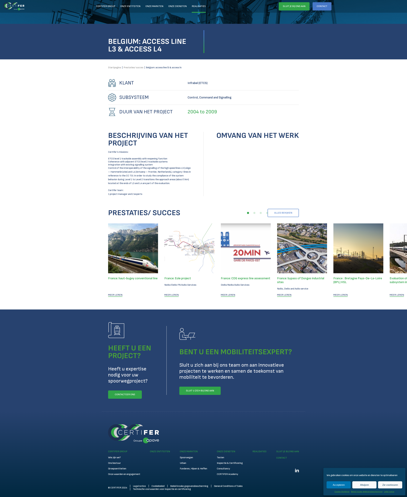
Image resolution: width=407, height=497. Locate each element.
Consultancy (223, 468)
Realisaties (199, 6)
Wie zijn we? (114, 457)
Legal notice (389, 491)
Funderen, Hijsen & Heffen (193, 468)
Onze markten (154, 6)
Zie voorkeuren (390, 485)
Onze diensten (177, 6)
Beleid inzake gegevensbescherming (366, 491)
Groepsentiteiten (117, 468)
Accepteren (339, 485)
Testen (220, 457)
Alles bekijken (283, 212)
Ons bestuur (114, 463)
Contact (322, 6)
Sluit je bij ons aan (294, 6)
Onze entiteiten (130, 6)
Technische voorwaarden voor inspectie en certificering (162, 489)
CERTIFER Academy (227, 474)
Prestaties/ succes (133, 67)
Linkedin (297, 470)
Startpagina (114, 67)
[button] (248, 213)
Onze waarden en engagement (124, 474)
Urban (183, 463)
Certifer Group (105, 6)
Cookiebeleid (158, 486)
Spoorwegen (186, 457)
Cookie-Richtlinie (342, 491)
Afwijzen (364, 485)
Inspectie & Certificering (230, 463)
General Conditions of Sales (228, 486)
